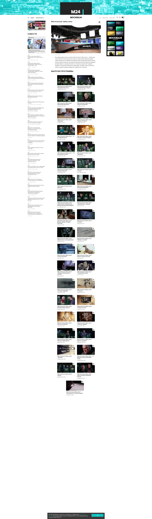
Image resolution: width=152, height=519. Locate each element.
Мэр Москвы (31, 37)
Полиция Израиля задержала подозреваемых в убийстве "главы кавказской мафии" (35, 71)
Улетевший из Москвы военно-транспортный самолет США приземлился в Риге (34, 160)
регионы (37, 131)
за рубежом (35, 92)
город (37, 156)
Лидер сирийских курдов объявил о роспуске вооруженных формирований (36, 78)
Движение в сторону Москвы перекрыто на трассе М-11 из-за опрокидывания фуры (34, 129)
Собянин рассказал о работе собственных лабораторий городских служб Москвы (36, 51)
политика (29, 86)
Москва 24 (76, 17)
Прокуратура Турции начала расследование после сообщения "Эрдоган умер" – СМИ (35, 64)
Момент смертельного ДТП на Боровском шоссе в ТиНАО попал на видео (35, 57)
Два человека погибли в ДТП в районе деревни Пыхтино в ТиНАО (36, 154)
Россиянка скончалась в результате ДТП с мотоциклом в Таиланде (35, 122)
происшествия (30, 104)
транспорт (30, 163)
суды (29, 144)
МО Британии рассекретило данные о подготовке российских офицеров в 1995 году (36, 84)
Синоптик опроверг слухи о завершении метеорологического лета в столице (36, 167)
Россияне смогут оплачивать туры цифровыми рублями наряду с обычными (35, 206)
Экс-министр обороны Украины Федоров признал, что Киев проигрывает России (34, 173)
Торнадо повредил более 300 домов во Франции (36, 102)
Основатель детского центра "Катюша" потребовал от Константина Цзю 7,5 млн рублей (36, 141)
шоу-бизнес (30, 92)
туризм (29, 208)
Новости (32, 34)
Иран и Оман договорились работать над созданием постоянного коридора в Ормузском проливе (36, 116)
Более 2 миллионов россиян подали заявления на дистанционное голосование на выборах (35, 192)
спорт (31, 144)
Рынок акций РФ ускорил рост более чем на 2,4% (35, 148)
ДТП (34, 124)
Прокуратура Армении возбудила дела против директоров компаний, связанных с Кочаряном (36, 109)
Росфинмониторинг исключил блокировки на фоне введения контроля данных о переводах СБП (35, 213)
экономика (30, 150)
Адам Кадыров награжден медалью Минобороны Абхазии (35, 96)
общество (29, 169)
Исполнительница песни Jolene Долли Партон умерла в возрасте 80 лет (36, 90)
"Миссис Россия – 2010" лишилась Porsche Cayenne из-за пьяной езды (35, 180)
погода (35, 104)
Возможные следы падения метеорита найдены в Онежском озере (36, 186)
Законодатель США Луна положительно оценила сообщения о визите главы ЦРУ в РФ (36, 199)
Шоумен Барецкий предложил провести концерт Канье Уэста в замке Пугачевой (36, 135)
